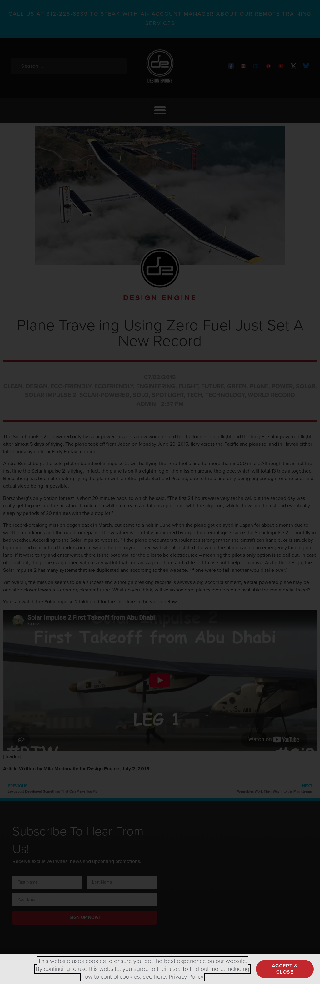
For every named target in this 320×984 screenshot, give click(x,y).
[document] (160, 492)
